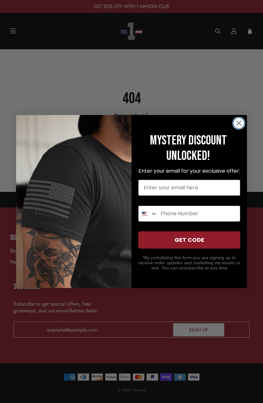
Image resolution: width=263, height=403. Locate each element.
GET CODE (189, 240)
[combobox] (148, 213)
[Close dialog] (238, 123)
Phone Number (158, 199)
